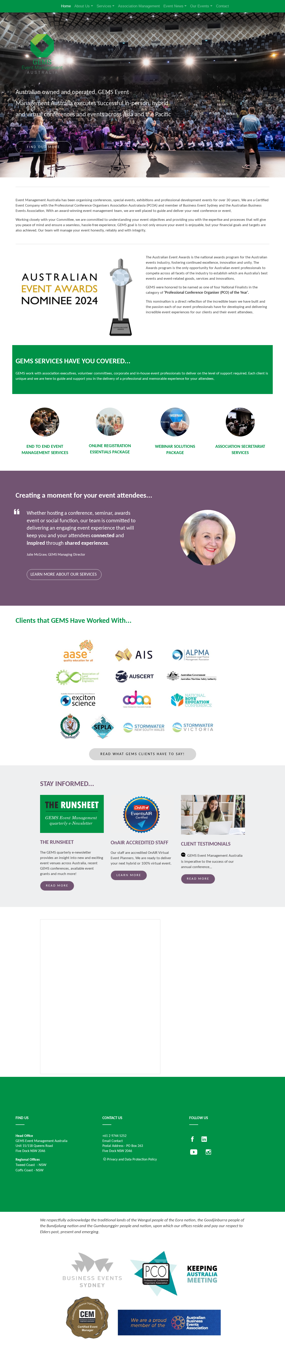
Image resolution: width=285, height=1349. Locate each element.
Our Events (199, 6)
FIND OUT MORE (43, 147)
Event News (173, 6)
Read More (57, 885)
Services (104, 6)
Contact (222, 6)
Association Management (139, 6)
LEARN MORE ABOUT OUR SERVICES (64, 574)
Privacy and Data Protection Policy (131, 1159)
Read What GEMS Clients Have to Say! (142, 754)
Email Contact (112, 1141)
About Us (82, 6)
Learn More (128, 875)
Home (66, 6)
